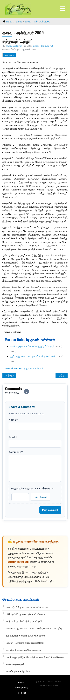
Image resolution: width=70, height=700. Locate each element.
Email (13, 437)
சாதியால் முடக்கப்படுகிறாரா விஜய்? (24, 621)
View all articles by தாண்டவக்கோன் (24, 368)
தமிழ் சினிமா (9, 55)
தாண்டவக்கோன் (14, 45)
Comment (16, 451)
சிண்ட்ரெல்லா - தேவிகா (18, 671)
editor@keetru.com (18, 562)
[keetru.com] (18, 8)
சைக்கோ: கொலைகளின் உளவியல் (23, 649)
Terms (21, 682)
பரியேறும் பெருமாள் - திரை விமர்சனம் (25, 614)
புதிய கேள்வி (40, 497)
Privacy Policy (21, 687)
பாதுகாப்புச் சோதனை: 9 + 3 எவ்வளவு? (32, 488)
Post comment (50, 510)
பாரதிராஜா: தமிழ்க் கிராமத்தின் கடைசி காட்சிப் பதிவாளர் (35, 657)
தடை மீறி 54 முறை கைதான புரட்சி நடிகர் (27, 607)
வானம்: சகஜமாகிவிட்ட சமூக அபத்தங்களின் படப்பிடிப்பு (34, 628)
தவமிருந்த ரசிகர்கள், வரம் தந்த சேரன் (25, 635)
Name (13, 419)
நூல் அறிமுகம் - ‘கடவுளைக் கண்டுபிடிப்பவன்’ (33, 356)
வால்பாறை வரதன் (15, 664)
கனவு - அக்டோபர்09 (43, 45)
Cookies (22, 692)
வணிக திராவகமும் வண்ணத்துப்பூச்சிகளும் (32, 346)
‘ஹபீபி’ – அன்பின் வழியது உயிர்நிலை (25, 642)
